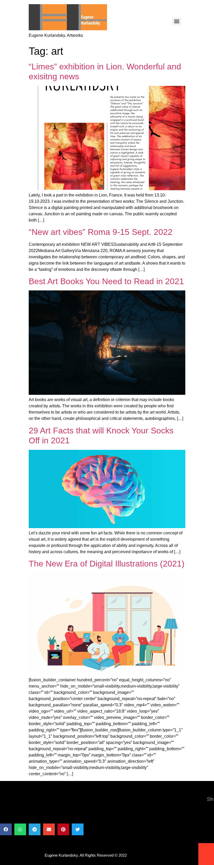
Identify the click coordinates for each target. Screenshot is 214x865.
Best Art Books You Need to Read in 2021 (106, 281)
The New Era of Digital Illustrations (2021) (107, 563)
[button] (6, 829)
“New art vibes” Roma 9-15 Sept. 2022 (101, 232)
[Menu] (176, 21)
